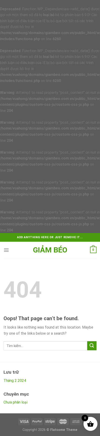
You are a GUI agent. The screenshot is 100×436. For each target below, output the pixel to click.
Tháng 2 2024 (14, 380)
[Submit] (92, 345)
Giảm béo (50, 250)
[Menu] (6, 250)
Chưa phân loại (15, 402)
